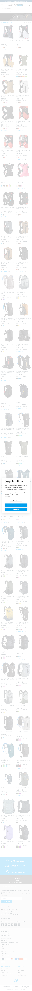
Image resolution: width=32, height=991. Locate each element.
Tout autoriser (16, 509)
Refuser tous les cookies (16, 505)
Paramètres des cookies (16, 501)
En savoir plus (8, 496)
